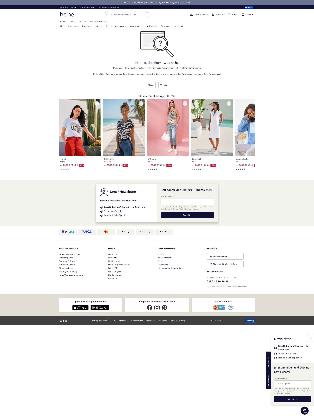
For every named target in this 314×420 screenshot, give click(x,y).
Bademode (87, 26)
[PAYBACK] (249, 7)
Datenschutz (123, 321)
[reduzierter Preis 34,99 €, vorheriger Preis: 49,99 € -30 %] (212, 127)
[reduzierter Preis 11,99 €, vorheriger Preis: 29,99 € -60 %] (80, 127)
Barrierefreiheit (137, 321)
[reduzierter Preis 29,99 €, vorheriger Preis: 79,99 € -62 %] (168, 127)
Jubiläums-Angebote (98, 21)
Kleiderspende (114, 275)
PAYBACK (112, 278)
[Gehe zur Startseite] (67, 14)
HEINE (111, 248)
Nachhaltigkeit (115, 271)
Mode (62, 21)
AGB (114, 321)
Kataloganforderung (68, 271)
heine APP (113, 268)
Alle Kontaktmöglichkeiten (225, 264)
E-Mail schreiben (219, 257)
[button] (252, 127)
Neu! (62, 26)
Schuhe (109, 26)
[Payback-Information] (250, 321)
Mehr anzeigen (286, 393)
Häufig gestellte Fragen (69, 254)
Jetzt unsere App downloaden (90, 301)
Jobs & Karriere (164, 257)
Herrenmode (178, 26)
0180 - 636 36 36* (218, 281)
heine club (112, 254)
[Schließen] (311, 338)
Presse (160, 261)
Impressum (150, 321)
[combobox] (132, 14)
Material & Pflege (67, 264)
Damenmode (73, 26)
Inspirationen (135, 26)
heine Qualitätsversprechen (71, 275)
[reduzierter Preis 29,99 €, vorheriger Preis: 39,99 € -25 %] (124, 127)
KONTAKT (212, 248)
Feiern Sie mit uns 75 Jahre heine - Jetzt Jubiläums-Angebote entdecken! (157, 2)
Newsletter (113, 257)
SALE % (82, 21)
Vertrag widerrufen (99, 321)
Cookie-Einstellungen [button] (178, 321)
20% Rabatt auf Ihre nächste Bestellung (268, 371)
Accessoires (120, 26)
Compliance (162, 264)
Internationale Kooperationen (170, 268)
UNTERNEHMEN (166, 248)
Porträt (160, 254)
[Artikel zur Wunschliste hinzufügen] (97, 103)
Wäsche (99, 26)
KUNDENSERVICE (68, 248)
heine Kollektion (151, 26)
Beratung (165, 26)
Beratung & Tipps (67, 261)
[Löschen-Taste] (146, 14)
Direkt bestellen (66, 268)
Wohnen (72, 21)
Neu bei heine (114, 261)
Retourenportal (66, 257)
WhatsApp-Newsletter (118, 264)
